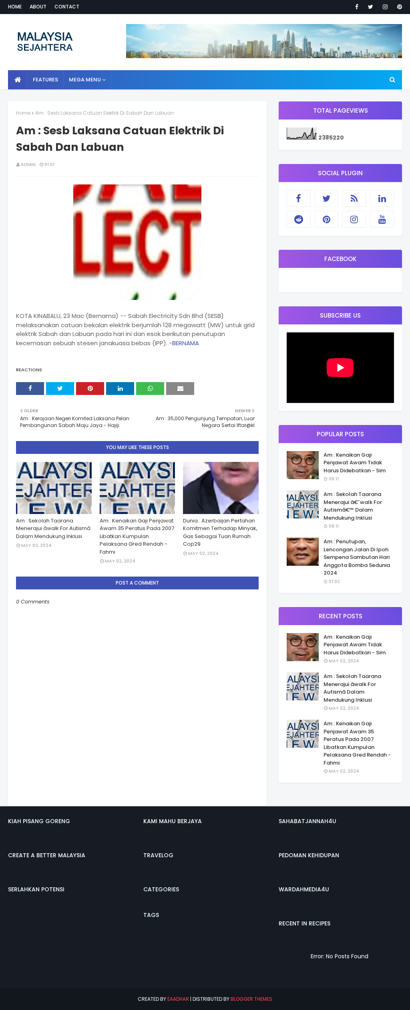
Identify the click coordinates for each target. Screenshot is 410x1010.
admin (28, 164)
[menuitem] (18, 79)
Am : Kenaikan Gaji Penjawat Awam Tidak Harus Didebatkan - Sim (355, 462)
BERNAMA (185, 343)
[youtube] (382, 219)
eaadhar (178, 999)
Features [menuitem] (45, 79)
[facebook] (356, 7)
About (38, 6)
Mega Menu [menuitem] (85, 79)
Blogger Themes (251, 999)
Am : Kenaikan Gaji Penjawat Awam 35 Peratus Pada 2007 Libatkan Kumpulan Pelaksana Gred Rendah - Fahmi (137, 536)
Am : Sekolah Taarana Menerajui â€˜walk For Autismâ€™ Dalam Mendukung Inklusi (353, 506)
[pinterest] (398, 7)
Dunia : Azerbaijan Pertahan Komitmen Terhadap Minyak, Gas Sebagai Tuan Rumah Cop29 (220, 532)
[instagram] (385, 7)
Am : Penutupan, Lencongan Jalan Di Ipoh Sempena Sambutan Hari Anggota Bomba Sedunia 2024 (357, 557)
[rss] (354, 198)
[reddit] (299, 219)
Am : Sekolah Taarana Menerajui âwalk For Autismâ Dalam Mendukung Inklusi (53, 528)
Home (15, 6)
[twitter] (370, 7)
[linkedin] (382, 198)
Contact (66, 6)
